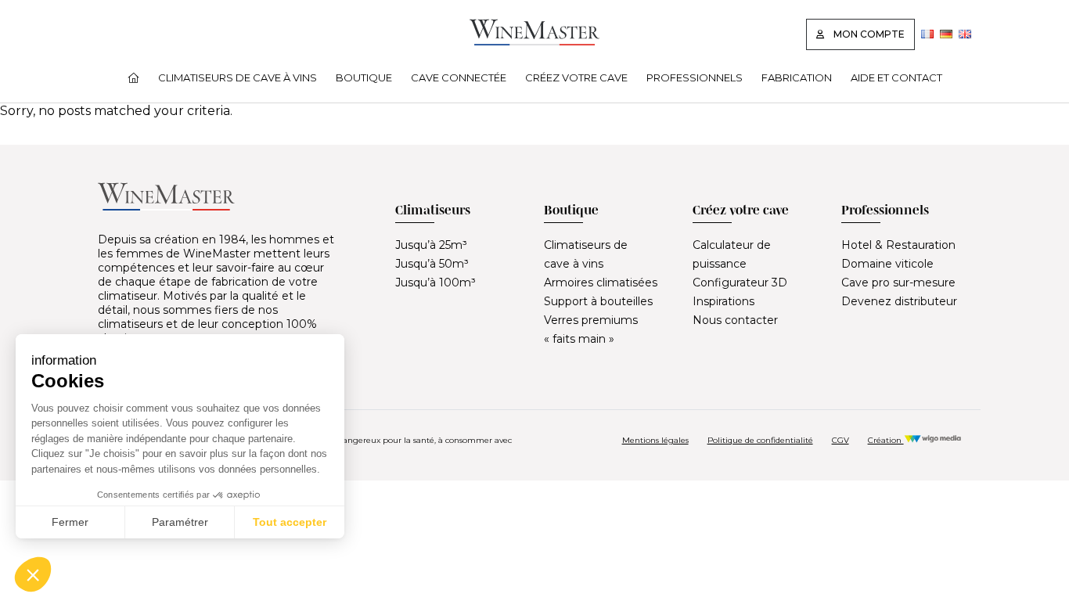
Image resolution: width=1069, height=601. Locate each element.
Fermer (70, 522)
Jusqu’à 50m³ (432, 264)
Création (886, 440)
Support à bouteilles (598, 301)
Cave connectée (458, 77)
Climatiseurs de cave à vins (237, 77)
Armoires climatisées (600, 282)
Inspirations (723, 301)
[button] (33, 574)
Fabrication (796, 77)
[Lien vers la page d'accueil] (534, 41)
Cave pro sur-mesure (898, 282)
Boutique (364, 77)
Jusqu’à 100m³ (435, 282)
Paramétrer (180, 522)
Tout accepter (289, 522)
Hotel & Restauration (898, 245)
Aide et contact (896, 77)
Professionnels (694, 77)
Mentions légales (655, 440)
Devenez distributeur (899, 301)
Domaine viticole (887, 264)
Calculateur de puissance (732, 254)
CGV (840, 440)
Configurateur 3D (740, 282)
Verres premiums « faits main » (591, 329)
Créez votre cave (576, 77)
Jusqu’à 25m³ (431, 245)
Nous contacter (735, 320)
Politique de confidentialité (760, 440)
